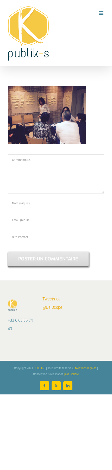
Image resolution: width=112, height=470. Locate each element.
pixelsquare (71, 374)
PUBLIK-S (39, 368)
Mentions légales (85, 368)
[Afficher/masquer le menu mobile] (101, 13)
